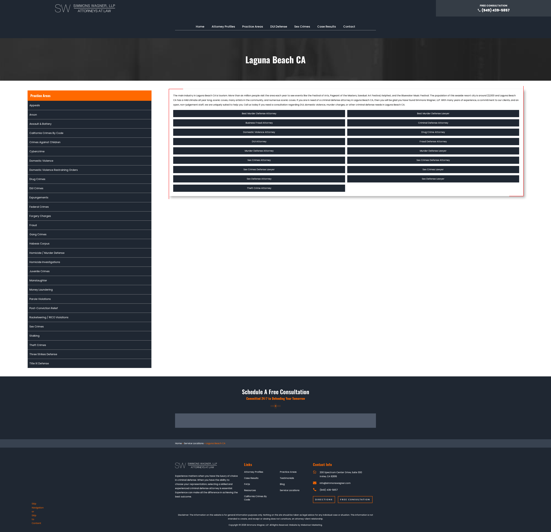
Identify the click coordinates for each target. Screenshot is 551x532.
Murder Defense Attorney (259, 150)
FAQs (247, 484)
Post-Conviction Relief (43, 308)
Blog (282, 484)
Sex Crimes (302, 27)
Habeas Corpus (39, 243)
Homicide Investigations (44, 262)
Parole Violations (40, 299)
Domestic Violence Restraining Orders (53, 170)
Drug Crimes (37, 179)
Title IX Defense (39, 363)
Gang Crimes (37, 234)
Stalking (34, 335)
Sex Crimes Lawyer (433, 169)
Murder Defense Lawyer (433, 150)
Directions (324, 499)
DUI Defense (278, 27)
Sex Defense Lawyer (433, 178)
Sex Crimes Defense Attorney (433, 160)
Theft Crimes (37, 345)
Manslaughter (38, 280)
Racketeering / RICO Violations (48, 317)
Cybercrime (36, 151)
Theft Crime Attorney (259, 188)
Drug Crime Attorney (433, 132)
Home (200, 27)
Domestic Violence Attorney (259, 132)
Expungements (38, 197)
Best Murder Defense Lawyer (433, 113)
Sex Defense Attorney (259, 178)
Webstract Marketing (311, 525)
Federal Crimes (39, 207)
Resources (250, 490)
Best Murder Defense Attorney (259, 113)
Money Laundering (41, 289)
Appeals (34, 105)
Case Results (326, 27)
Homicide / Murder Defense (46, 253)
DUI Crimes (36, 188)
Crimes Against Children (44, 142)
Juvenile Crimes (39, 271)
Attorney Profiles (223, 27)
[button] (344, 474)
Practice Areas (252, 27)
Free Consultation (355, 499)
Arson (33, 114)
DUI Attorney (259, 141)
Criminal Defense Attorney (433, 122)
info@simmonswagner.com (335, 483)
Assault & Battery (40, 124)
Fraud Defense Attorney (433, 141)
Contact (349, 27)
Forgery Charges (40, 216)
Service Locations (194, 443)
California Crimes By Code (46, 133)
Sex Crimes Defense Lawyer (259, 169)
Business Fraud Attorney (259, 122)
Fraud (33, 225)
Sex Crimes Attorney (259, 160)
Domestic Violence (41, 160)
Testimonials (287, 478)
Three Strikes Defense (43, 354)
